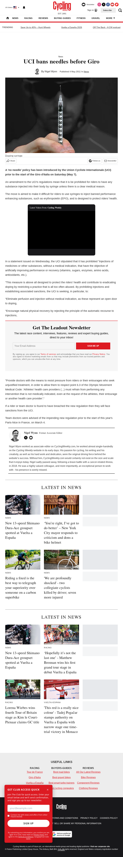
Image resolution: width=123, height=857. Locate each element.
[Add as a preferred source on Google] (61, 834)
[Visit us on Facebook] (108, 4)
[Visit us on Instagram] (99, 4)
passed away (49, 462)
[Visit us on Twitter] (103, 4)
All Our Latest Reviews (88, 772)
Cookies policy (109, 818)
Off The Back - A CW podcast (106, 27)
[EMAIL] (31, 438)
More (109, 18)
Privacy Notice (98, 354)
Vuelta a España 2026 (71, 27)
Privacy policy (89, 818)
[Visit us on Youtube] (112, 4)
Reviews (43, 18)
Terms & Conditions (25, 837)
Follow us (96, 161)
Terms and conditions (65, 818)
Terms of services (48, 354)
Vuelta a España (35, 783)
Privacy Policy (39, 834)
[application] (61, 230)
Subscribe (107, 10)
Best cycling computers (61, 788)
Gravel (96, 18)
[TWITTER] (26, 438)
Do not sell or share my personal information (73, 823)
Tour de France (35, 772)
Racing (28, 18)
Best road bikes (61, 772)
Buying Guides (62, 18)
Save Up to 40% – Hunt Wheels (35, 27)
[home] (7, 18)
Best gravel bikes (61, 777)
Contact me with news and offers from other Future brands (29, 816)
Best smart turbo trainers (61, 783)
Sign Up (28, 823)
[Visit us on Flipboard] (116, 4)
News (15, 18)
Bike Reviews (88, 777)
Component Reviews (88, 783)
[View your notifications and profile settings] (24, 8)
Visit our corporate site (100, 846)
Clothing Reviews (88, 788)
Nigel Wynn (51, 71)
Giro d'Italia (35, 777)
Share (12, 161)
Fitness (81, 18)
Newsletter (112, 161)
